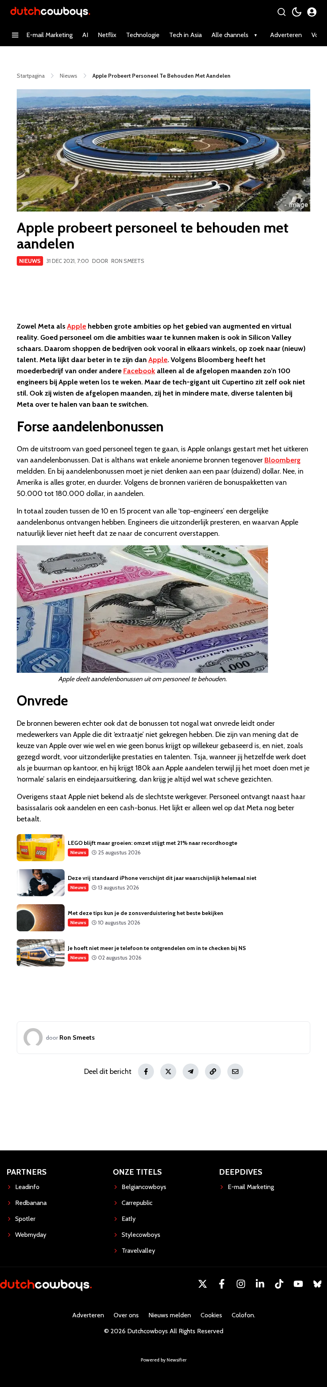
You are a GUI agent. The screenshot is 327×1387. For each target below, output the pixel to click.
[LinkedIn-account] (260, 1284)
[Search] (281, 12)
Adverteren (286, 35)
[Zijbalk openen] (15, 35)
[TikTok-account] (279, 1284)
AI (85, 35)
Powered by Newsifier (164, 1360)
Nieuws (30, 260)
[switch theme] (296, 12)
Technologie (143, 35)
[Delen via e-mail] (235, 1071)
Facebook (139, 370)
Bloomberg (282, 460)
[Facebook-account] (222, 1284)
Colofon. (243, 1315)
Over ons (126, 1315)
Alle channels (229, 35)
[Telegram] (191, 1071)
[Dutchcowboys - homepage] (50, 11)
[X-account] (202, 1284)
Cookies (211, 1315)
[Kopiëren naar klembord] (213, 1071)
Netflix (107, 35)
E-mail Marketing (49, 35)
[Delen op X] (168, 1071)
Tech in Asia (185, 35)
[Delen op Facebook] (146, 1071)
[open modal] (312, 12)
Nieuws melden (169, 1315)
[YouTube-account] (298, 1284)
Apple (76, 326)
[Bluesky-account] (317, 1284)
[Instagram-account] (241, 1284)
